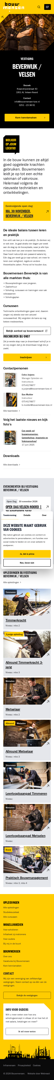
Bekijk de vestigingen (27, 995)
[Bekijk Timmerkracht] (27, 609)
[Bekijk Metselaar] (27, 698)
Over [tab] (44, 515)
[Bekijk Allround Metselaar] (27, 740)
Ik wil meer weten (27, 1031)
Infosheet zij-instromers (14, 934)
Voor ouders (9, 938)
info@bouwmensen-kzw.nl (27, 101)
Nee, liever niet (27, 562)
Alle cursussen (10, 916)
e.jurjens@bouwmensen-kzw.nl (37, 388)
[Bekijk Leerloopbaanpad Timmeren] (27, 782)
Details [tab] (27, 515)
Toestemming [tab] (9, 515)
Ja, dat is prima (27, 554)
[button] (47, 7)
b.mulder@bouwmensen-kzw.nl (37, 404)
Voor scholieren (10, 929)
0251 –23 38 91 (27, 105)
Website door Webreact (39, 1073)
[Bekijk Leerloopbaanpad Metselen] (27, 824)
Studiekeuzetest (11, 912)
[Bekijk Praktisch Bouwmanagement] (27, 866)
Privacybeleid (24, 1065)
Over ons (7, 956)
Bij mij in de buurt (12, 943)
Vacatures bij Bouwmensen (16, 961)
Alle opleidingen (11, 907)
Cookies (36, 1065)
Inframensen (9, 1065)
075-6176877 (28, 385)
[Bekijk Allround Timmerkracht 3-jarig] (27, 653)
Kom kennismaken (12, 965)
